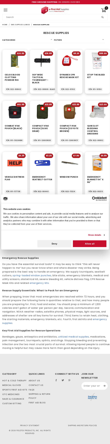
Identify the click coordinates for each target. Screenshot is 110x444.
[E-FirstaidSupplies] (55, 10)
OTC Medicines (10, 394)
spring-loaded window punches (32, 275)
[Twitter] (64, 381)
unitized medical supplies (73, 336)
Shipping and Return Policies (82, 425)
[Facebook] (57, 381)
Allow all (90, 243)
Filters (58, 40)
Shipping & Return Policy (39, 396)
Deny (54, 243)
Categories (8, 40)
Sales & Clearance (13, 398)
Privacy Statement (29, 425)
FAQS (31, 389)
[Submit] (104, 386)
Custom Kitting (11, 403)
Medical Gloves (11, 385)
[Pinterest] (70, 381)
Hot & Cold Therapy (14, 380)
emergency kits (39, 283)
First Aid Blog (37, 402)
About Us (34, 380)
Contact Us (36, 385)
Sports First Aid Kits (14, 389)
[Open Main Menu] (5, 10)
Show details (94, 235)
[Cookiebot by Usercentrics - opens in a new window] (94, 199)
